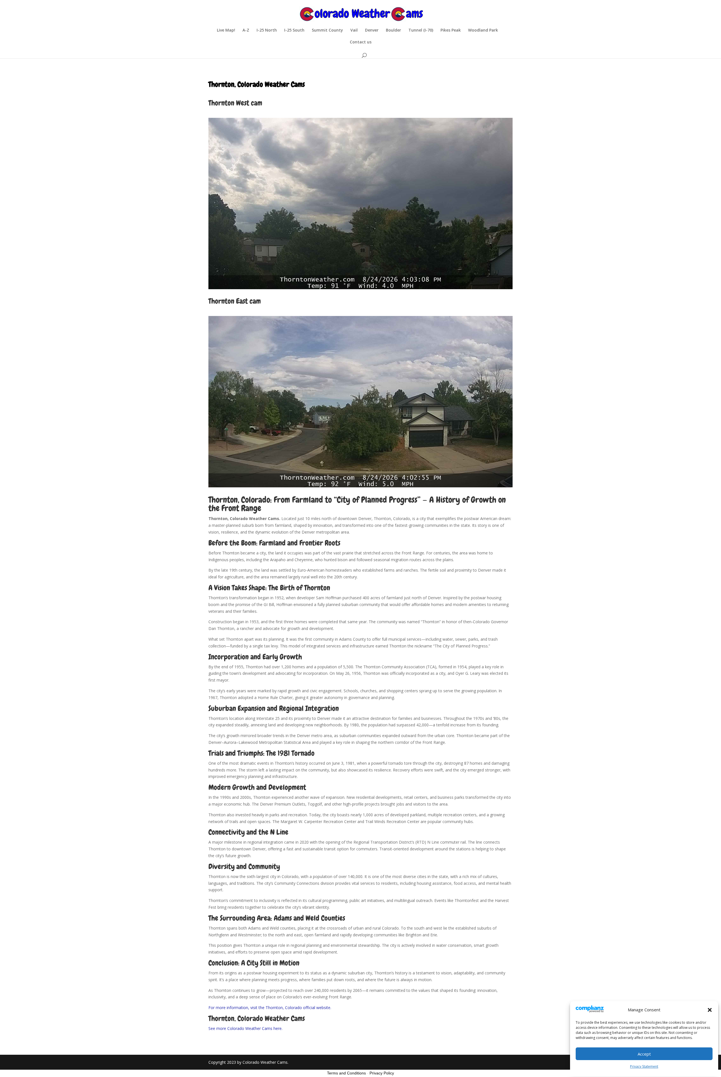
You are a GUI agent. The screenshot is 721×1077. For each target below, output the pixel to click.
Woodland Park (483, 30)
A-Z (245, 30)
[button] (710, 1010)
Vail (354, 30)
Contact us (360, 42)
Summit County (327, 30)
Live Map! (226, 30)
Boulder (393, 30)
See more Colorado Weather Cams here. (245, 1028)
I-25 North (267, 30)
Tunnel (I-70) (420, 30)
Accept (644, 1054)
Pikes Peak (450, 30)
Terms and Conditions (346, 1073)
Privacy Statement (644, 1066)
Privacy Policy (382, 1073)
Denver (372, 30)
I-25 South (294, 30)
